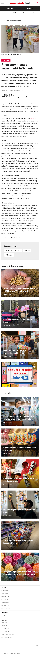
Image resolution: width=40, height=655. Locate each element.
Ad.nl (32, 118)
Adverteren (5, 628)
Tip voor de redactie (7, 634)
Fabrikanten (16, 13)
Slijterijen (34, 13)
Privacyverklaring (7, 637)
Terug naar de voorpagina (12, 21)
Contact (4, 625)
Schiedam (9, 255)
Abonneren (5, 631)
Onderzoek (5, 602)
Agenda (3, 615)
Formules (26, 13)
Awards (30, 8)
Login (37, 3)
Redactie (4, 90)
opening (27, 250)
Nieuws (10, 8)
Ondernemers (5, 13)
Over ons (4, 623)
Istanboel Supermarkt (13, 250)
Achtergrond (5, 608)
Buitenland (5, 605)
